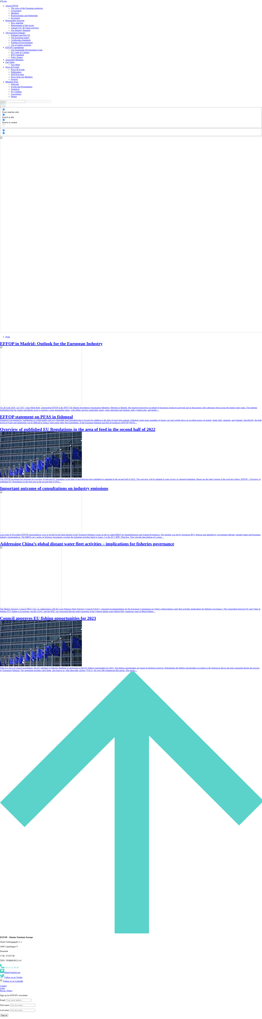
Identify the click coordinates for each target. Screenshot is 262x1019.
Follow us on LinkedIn (13, 981)
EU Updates (16, 91)
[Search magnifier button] (2, 105)
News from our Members (22, 77)
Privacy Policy (6, 991)
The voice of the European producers (27, 8)
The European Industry (15, 33)
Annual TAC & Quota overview (25, 28)
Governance (16, 11)
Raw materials (17, 23)
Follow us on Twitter (13, 977)
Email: (3, 1000)
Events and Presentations (21, 87)
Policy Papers (17, 57)
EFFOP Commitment (14, 47)
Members (15, 13)
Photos (14, 96)
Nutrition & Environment (22, 42)
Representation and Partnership (24, 15)
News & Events (12, 67)
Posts (7, 337)
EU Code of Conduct (20, 52)
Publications (16, 72)
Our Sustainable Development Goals (26, 50)
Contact (3, 986)
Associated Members (14, 60)
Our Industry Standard (20, 30)
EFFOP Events (17, 74)
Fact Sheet (9, 62)
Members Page (11, 82)
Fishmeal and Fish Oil (20, 35)
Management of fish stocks (22, 25)
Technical (15, 89)
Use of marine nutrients (21, 45)
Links (2, 988)
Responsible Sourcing (14, 20)
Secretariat (15, 18)
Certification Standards (21, 40)
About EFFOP (11, 6)
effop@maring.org (12, 972)
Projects (14, 79)
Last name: (4, 1010)
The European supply (20, 38)
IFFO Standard (17, 55)
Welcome (15, 84)
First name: (5, 1005)
